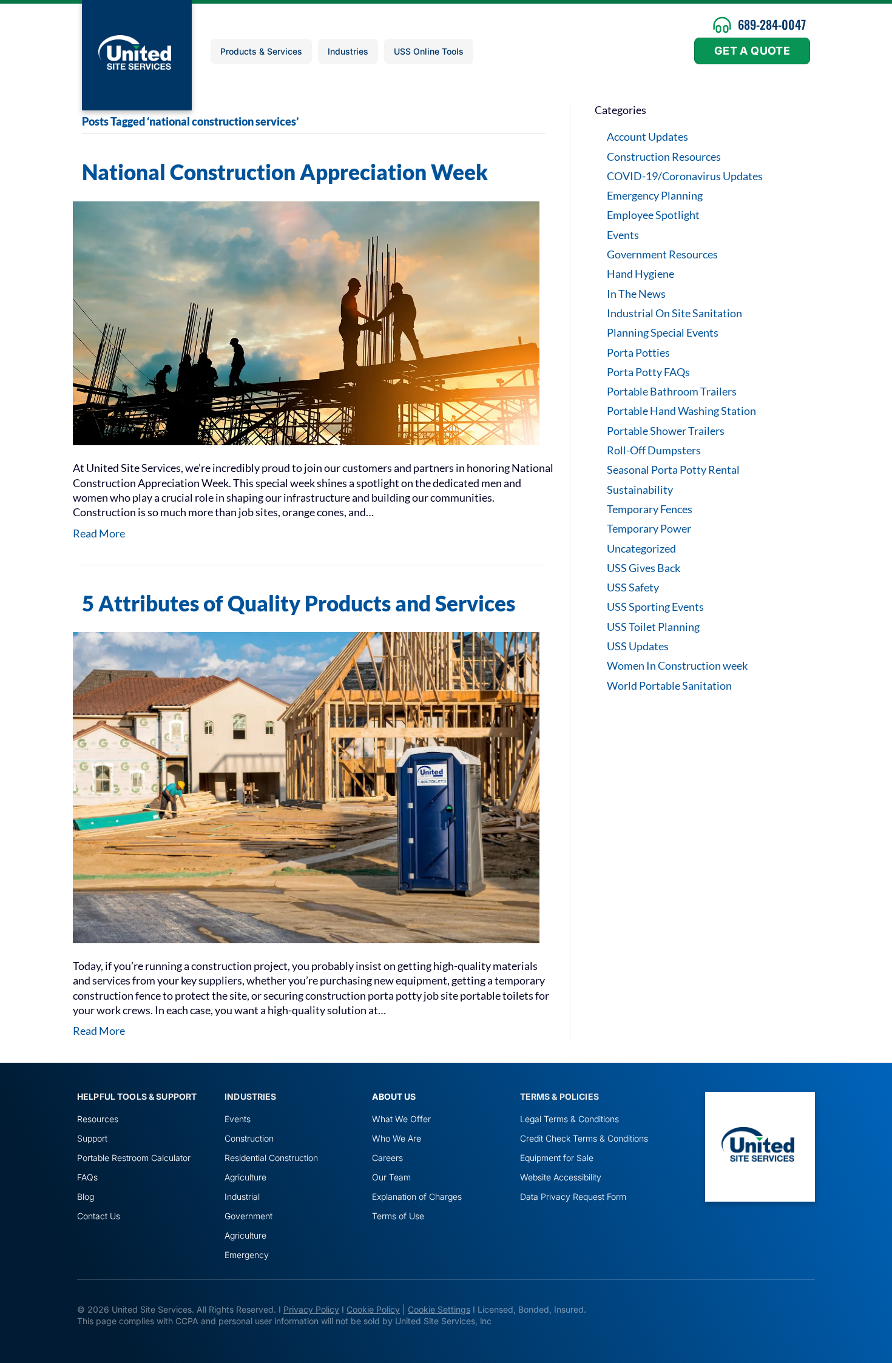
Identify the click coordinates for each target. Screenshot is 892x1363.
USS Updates (638, 646)
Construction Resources (664, 156)
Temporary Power (649, 528)
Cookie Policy (373, 1309)
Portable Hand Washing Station (681, 410)
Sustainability (640, 489)
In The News (636, 293)
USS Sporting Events (655, 606)
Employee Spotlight (653, 214)
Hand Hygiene (640, 273)
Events (623, 234)
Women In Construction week (677, 665)
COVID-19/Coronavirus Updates (685, 176)
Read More (99, 533)
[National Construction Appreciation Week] (306, 322)
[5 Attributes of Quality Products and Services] (306, 786)
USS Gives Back (643, 567)
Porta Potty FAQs (648, 372)
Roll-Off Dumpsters (654, 450)
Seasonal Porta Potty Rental (673, 469)
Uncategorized (641, 548)
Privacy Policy (311, 1309)
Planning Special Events (662, 332)
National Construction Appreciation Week (285, 171)
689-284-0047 (772, 24)
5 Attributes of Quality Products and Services (298, 603)
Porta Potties (638, 352)
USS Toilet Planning (653, 626)
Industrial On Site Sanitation (674, 313)
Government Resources (662, 254)
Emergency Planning (655, 195)
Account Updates (647, 136)
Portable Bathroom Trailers (672, 391)
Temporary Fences (649, 509)
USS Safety (633, 587)
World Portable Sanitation (669, 685)
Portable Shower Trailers (666, 430)
